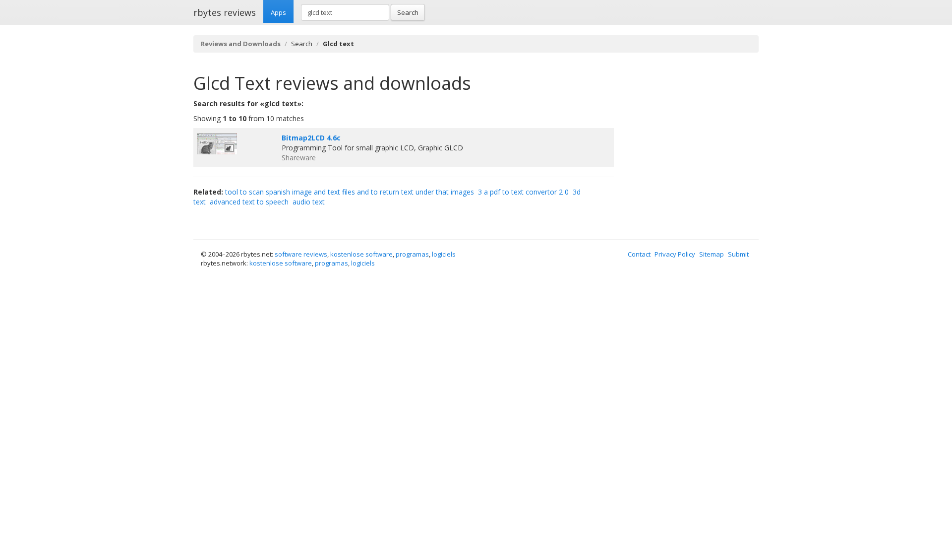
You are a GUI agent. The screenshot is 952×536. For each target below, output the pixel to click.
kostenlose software (361, 254)
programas (412, 254)
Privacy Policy (674, 254)
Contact (639, 254)
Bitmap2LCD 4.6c (311, 137)
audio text (309, 201)
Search (407, 12)
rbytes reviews (224, 12)
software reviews (301, 254)
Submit (738, 254)
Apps (278, 12)
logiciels (444, 254)
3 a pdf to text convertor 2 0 (523, 192)
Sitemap (711, 254)
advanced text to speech (249, 201)
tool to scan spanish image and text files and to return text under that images (349, 192)
